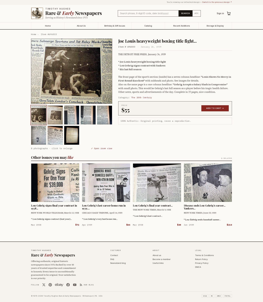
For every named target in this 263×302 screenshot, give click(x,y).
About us (157, 255)
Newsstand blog (118, 263)
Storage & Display (215, 26)
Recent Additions (181, 26)
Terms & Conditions (204, 255)
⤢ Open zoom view (101, 148)
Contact (114, 255)
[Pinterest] (50, 284)
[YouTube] (75, 284)
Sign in (220, 13)
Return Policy (201, 259)
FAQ (112, 259)
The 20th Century (141, 97)
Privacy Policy (201, 263)
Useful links (158, 263)
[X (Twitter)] (44, 284)
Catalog (148, 26)
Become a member (162, 259)
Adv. (197, 13)
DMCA (198, 267)
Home (48, 26)
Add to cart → (215, 108)
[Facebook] (68, 284)
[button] (71, 71)
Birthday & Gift (114, 26)
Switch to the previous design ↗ (217, 2)
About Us (81, 26)
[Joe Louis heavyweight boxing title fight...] (38, 115)
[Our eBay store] (59, 284)
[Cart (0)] (229, 13)
